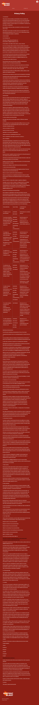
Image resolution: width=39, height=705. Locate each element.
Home (13, 8)
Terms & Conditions (5, 698)
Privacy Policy (4, 700)
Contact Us (26, 8)
